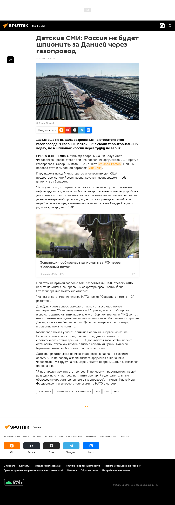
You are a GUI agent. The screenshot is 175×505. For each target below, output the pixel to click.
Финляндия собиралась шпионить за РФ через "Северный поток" (80, 264)
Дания (116, 391)
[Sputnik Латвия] (17, 28)
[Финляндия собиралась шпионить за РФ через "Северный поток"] (87, 236)
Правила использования (47, 465)
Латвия (37, 436)
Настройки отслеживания (116, 470)
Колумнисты (107, 436)
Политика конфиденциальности (82, 465)
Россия (124, 436)
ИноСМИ (95, 168)
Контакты (24, 465)
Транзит (91, 436)
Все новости (12, 436)
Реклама (72, 470)
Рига (26, 436)
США (106, 391)
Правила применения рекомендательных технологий (33, 470)
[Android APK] (14, 483)
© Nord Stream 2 (46, 123)
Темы (97, 391)
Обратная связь (89, 470)
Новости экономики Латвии (63, 436)
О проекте (9, 465)
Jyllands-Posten (109, 164)
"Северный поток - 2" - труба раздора (73, 391)
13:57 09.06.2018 (45, 58)
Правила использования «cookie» (122, 465)
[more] (133, 273)
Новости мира (44, 391)
